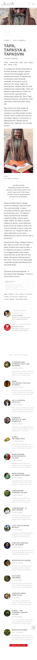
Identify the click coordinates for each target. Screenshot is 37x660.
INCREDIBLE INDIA (21, 299)
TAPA (16, 294)
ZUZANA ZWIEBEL (11, 58)
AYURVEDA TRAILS (18, 326)
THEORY (6, 297)
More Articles (18, 645)
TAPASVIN (29, 294)
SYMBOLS (11, 294)
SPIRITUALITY (23, 297)
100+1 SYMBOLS (19, 40)
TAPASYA (22, 294)
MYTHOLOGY (14, 297)
